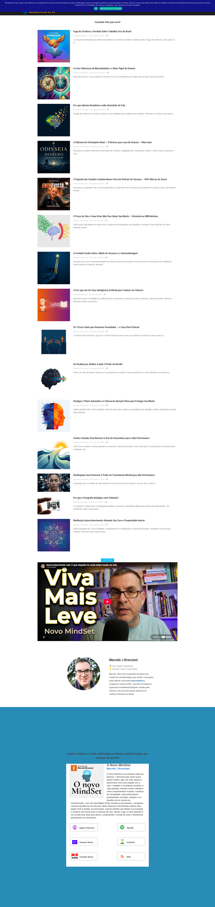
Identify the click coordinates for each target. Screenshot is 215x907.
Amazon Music (86, 842)
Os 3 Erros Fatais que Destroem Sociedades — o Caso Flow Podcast (106, 327)
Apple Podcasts (86, 828)
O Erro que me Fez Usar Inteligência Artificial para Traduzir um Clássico (108, 290)
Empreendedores (138, 680)
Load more (107, 560)
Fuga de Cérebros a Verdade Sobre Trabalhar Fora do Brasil (102, 31)
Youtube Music (86, 857)
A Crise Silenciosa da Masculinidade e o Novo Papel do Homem (104, 68)
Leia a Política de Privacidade (110, 8)
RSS (129, 857)
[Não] (212, 6)
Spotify (130, 828)
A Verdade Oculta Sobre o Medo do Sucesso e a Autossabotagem (105, 253)
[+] (54, 46)
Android (130, 842)
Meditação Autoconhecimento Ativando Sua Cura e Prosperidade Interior (109, 520)
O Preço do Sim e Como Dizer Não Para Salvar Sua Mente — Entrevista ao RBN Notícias (115, 216)
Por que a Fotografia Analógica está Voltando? (96, 497)
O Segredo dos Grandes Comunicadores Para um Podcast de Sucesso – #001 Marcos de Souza (120, 179)
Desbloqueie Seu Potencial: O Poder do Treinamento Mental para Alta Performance (114, 475)
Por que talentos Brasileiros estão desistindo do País (99, 105)
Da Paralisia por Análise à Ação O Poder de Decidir (97, 364)
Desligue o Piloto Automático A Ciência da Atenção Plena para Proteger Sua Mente (114, 401)
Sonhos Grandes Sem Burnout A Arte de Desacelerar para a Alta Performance (111, 438)
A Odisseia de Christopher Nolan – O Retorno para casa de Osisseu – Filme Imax (112, 142)
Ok (96, 8)
